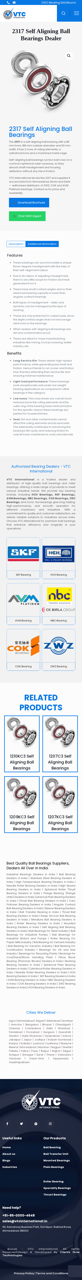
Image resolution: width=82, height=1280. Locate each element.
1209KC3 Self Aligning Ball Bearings (21, 823)
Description (16, 244)
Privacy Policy (24, 1273)
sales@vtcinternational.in (24, 1221)
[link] (23, 558)
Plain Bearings (53, 1167)
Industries (9, 1167)
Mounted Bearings (56, 1160)
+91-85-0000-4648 (18, 1215)
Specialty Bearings (57, 1188)
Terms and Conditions (52, 1273)
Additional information (42, 244)
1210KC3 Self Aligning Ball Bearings (22, 762)
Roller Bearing (53, 1181)
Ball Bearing (52, 1147)
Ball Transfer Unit (55, 1154)
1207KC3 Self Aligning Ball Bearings (60, 823)
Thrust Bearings (54, 1194)
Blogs (6, 1160)
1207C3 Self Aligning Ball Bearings (60, 762)
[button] (69, 56)
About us (8, 1154)
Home (6, 1147)
